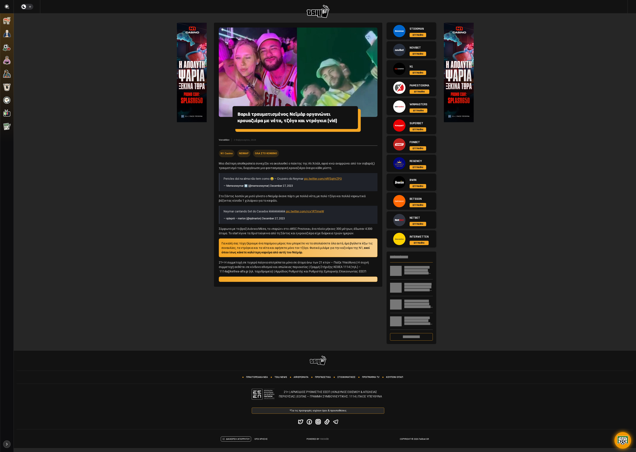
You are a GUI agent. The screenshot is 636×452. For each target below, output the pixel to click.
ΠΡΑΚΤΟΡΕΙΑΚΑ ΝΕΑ (257, 377)
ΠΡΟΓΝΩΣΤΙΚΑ (323, 377)
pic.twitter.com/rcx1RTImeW (305, 211)
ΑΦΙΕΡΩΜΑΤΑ (301, 377)
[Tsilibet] (318, 12)
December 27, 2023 (281, 185)
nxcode (324, 438)
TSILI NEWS (280, 377)
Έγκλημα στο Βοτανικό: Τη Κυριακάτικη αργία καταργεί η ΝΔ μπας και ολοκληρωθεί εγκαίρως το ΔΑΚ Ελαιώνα (418, 323)
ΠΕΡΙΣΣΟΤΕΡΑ (411, 336)
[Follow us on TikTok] (327, 422)
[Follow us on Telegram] (336, 422)
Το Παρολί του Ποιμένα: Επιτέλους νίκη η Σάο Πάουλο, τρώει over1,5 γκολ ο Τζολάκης (417, 271)
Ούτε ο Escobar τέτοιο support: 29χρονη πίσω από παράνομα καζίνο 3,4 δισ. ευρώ (418, 305)
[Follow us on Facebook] (309, 422)
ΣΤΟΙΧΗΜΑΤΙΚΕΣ (346, 377)
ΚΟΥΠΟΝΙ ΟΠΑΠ (394, 377)
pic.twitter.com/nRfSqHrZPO (323, 178)
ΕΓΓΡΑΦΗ (418, 35)
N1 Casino (227, 153)
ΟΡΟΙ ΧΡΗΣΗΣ (261, 439)
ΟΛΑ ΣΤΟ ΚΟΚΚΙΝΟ (266, 153)
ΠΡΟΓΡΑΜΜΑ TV (370, 377)
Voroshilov (224, 139)
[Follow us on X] (300, 422)
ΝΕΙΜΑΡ (244, 153)
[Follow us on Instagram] (318, 422)
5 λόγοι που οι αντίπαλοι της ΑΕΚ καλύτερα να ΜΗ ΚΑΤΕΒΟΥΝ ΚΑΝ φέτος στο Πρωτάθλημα (418, 288)
